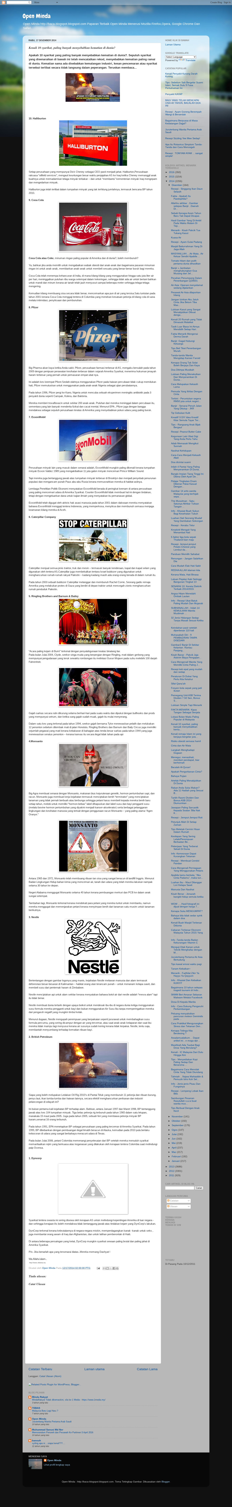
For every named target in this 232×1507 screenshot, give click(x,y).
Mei (174, 1143)
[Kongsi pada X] (110, 1268)
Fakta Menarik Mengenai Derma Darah (184, 335)
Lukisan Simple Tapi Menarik (186, 705)
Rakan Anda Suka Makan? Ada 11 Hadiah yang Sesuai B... (187, 790)
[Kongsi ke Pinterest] (117, 1268)
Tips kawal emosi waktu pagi (186, 964)
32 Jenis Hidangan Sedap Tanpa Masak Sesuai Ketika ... (187, 621)
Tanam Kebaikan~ (181, 968)
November (178, 1116)
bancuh (36, 1440)
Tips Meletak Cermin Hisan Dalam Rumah (185, 830)
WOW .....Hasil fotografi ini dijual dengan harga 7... (185, 905)
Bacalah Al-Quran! (181, 767)
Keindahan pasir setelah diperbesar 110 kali (184, 629)
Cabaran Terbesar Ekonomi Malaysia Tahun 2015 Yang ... (187, 933)
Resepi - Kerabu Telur (183, 525)
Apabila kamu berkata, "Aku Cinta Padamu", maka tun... (187, 876)
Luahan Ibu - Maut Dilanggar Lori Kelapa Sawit (186, 883)
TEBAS (36, 1408)
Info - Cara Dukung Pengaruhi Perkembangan (187, 1007)
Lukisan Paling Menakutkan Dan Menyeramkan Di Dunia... (186, 377)
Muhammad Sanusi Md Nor (47, 1429)
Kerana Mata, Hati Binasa (185, 574)
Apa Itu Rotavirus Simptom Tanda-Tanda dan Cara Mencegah (183, 145)
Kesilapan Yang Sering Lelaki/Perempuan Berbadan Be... (183, 839)
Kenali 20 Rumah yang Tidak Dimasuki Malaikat (186, 321)
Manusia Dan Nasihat (182, 889)
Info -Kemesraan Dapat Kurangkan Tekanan (183, 855)
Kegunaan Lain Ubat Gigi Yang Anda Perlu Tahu (184, 437)
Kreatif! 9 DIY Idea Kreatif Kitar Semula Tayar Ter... (185, 418)
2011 (172, 1175)
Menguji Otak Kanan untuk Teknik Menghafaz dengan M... (186, 950)
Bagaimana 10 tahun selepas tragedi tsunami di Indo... (186, 989)
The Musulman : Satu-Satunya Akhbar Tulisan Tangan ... (185, 504)
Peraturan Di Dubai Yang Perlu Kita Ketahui (184, 677)
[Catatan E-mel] (98, 1268)
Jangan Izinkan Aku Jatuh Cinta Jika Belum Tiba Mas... (185, 302)
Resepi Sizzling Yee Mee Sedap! (182, 138)
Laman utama (94, 1369)
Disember (177, 185)
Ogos (175, 1130)
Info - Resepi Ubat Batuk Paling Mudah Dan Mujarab (187, 602)
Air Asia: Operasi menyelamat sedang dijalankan (187, 286)
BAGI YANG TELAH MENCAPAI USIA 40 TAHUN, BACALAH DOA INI (182, 103)
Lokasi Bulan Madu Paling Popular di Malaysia (185, 718)
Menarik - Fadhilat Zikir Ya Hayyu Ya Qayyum (185, 974)
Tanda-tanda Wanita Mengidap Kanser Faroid (185, 356)
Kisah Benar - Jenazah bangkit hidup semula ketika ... (187, 897)
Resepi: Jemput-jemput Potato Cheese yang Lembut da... (183, 547)
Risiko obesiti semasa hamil (186, 741)
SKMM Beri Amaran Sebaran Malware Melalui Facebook (186, 996)
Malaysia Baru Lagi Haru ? (45, 1410)
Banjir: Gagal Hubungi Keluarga (183, 342)
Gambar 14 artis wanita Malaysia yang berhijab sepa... (184, 494)
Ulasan (173, 1206)
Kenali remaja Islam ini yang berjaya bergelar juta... (186, 735)
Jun (174, 1138)
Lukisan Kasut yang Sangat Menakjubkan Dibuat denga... (185, 312)
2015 (172, 176)
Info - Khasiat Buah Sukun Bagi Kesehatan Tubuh (185, 512)
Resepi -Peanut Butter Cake (186, 431)
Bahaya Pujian (178, 776)
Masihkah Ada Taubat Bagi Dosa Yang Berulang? (185, 1046)
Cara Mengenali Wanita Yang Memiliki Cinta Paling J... (186, 663)
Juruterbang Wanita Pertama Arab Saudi (52, 1421)
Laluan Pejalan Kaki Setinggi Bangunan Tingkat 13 (186, 580)
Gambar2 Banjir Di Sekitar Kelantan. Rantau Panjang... (185, 648)
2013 (172, 1166)
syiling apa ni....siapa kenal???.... (48, 1443)
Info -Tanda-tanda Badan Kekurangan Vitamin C (184, 941)
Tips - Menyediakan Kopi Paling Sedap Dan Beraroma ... (184, 1062)
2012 (172, 1171)
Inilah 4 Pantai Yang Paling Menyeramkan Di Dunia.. (185, 468)
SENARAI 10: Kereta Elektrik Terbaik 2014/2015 (186, 587)
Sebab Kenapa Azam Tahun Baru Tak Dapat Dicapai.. (186, 214)
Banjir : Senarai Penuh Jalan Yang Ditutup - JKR (186, 407)
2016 (172, 172)
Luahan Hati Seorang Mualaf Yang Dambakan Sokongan (187, 519)
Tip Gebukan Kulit (180, 413)
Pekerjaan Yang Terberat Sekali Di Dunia (184, 847)
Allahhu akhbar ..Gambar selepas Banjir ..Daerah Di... (185, 206)
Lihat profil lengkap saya (57, 1464)
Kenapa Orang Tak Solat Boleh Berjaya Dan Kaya (185, 364)
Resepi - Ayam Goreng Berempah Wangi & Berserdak (183, 113)
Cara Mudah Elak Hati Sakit (186, 566)
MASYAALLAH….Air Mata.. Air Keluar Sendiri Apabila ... (187, 255)
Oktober (176, 1121)
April (174, 1147)
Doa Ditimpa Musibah (182, 370)
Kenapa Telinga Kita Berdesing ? (182, 1032)
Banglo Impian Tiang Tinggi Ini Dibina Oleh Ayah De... (187, 475)
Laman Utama (173, 44)
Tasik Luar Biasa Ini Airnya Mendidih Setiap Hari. (185, 328)
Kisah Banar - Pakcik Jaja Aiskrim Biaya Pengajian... (186, 656)
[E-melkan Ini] (104, 1268)
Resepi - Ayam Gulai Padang (186, 242)
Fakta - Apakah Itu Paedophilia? (181, 197)
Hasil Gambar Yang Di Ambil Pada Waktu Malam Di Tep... (186, 223)
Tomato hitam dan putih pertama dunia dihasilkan (186, 262)
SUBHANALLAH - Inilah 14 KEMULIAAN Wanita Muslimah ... (185, 611)
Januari (176, 1161)
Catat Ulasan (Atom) (50, 1376)
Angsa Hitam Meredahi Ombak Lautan (183, 595)
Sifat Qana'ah (178, 683)
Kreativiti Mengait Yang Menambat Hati (183, 531)
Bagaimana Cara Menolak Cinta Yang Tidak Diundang (187, 1070)
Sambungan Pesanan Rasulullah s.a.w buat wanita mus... (184, 1101)
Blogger (166, 1481)
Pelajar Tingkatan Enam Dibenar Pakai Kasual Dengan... (184, 484)
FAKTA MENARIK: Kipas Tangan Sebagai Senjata (185, 711)
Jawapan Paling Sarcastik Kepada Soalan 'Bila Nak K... (185, 810)
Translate (190, 60)
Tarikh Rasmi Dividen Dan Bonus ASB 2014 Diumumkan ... (185, 800)
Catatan (174, 1200)
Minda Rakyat (40, 1397)
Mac (174, 1152)
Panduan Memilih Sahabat (185, 554)
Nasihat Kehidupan (181, 450)
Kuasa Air (176, 237)
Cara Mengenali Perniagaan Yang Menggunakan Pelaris (187, 869)
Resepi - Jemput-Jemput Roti (186, 817)
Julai (174, 1134)
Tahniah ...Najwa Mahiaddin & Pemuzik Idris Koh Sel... (187, 1078)
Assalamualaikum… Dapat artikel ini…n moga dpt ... (185, 1039)
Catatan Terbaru (40, 1369)
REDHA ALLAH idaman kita (185, 570)
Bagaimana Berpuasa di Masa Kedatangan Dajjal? (181, 122)
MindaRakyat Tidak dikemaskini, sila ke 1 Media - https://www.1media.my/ (68, 1399)
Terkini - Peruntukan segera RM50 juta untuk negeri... (186, 400)
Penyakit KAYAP (173, 94)
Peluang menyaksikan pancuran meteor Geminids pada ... (187, 1016)
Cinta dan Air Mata (181, 745)
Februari (177, 1156)
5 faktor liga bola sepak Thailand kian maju (183, 538)
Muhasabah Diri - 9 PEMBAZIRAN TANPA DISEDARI (184, 638)
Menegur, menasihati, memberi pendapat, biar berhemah (185, 760)
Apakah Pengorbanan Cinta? (186, 771)
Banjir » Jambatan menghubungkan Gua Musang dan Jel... (184, 271)
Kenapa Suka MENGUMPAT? (187, 911)
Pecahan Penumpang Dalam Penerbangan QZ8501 (186, 279)
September (178, 1125)
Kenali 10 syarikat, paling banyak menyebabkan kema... (184, 727)
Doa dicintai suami (181, 462)
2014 (172, 181)
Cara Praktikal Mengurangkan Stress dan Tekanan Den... (187, 1024)
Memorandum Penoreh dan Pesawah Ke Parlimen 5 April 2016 (62, 1432)
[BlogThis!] (107, 1268)
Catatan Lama (147, 1369)
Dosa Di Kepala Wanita (183, 1002)
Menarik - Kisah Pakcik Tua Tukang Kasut (185, 231)
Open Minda (37, 16)
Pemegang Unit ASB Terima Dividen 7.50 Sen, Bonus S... (186, 698)
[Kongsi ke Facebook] (114, 1268)
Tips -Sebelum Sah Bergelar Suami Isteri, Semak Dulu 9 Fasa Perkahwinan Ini (184, 85)
